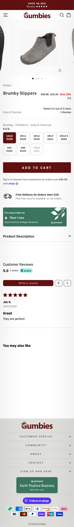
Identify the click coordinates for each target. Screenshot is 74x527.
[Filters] (58, 283)
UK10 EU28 (9, 137)
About (36, 454)
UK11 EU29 (23, 137)
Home (6, 85)
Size (6, 128)
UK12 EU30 (37, 137)
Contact (36, 462)
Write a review (28, 283)
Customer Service (36, 436)
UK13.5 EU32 (64, 137)
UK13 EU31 (50, 137)
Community (36, 445)
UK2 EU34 (23, 149)
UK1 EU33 (9, 149)
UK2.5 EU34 (37, 149)
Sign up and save (36, 471)
